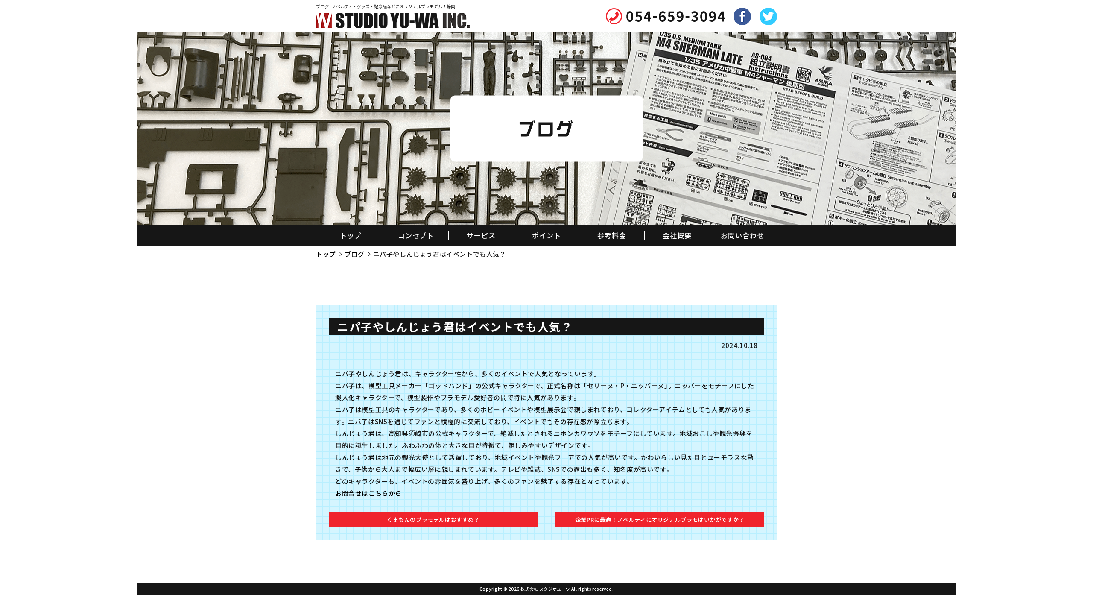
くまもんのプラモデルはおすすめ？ (433, 519)
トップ (351, 235)
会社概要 (677, 235)
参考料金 (611, 235)
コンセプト (416, 235)
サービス (481, 235)
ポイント (546, 235)
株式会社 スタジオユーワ (545, 589)
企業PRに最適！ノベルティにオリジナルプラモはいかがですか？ (660, 519)
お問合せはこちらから (368, 493)
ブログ (355, 254)
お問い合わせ (742, 235)
